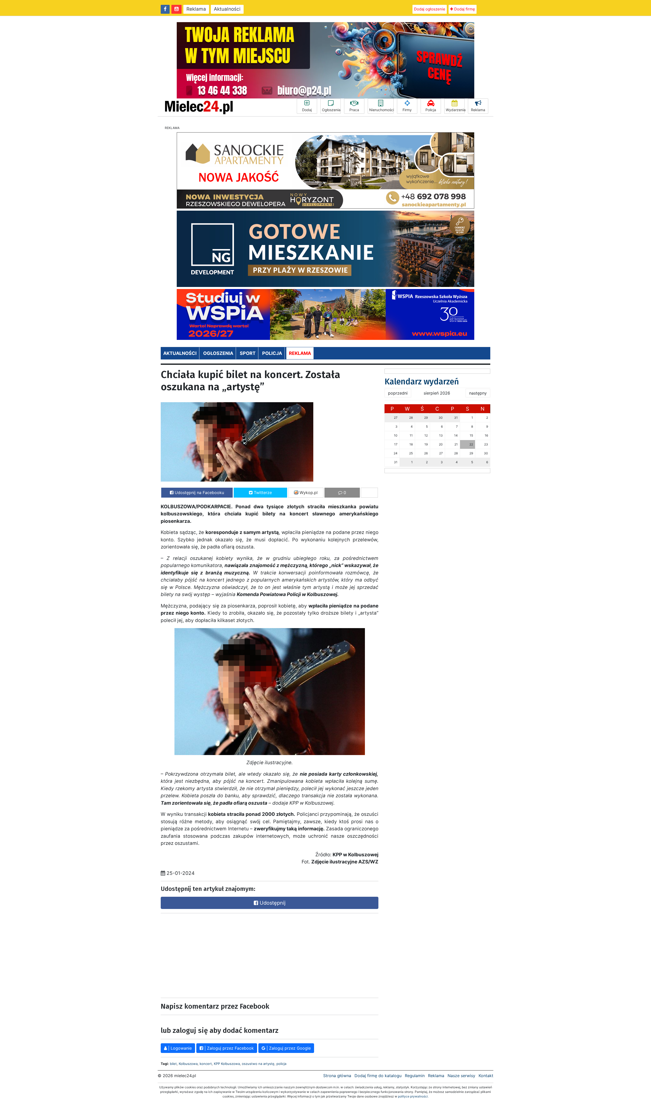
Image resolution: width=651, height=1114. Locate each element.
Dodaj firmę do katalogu (378, 1075)
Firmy (407, 110)
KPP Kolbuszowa (227, 1064)
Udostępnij (272, 903)
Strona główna (337, 1075)
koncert (206, 1064)
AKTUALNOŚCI (180, 353)
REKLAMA (300, 353)
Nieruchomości (381, 110)
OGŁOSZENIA (218, 353)
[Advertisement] (213, 954)
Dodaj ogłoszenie (429, 9)
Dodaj (307, 110)
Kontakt (486, 1075)
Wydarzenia (455, 110)
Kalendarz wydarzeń (421, 381)
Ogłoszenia (331, 110)
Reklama (196, 9)
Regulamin (415, 1075)
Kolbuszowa (188, 1064)
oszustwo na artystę (258, 1064)
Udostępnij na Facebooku (198, 492)
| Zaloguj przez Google (288, 1048)
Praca (354, 110)
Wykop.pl (308, 492)
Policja (430, 110)
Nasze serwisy (461, 1075)
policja (281, 1064)
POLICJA (272, 353)
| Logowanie (179, 1048)
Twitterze (262, 492)
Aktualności (227, 9)
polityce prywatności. (413, 1096)
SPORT (248, 353)
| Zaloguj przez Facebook (228, 1048)
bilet (173, 1064)
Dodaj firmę (464, 9)
